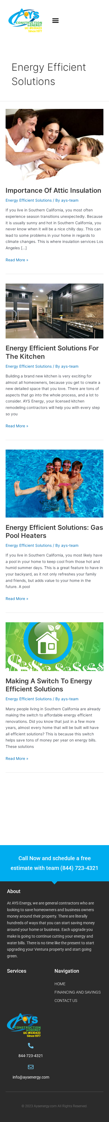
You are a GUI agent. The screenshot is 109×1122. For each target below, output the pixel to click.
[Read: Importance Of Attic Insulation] (54, 144)
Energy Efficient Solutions (29, 200)
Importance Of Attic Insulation (53, 190)
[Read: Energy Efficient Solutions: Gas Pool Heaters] (54, 483)
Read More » (17, 259)
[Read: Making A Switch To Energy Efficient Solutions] (54, 646)
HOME (59, 984)
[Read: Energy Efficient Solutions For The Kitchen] (54, 310)
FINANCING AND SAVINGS (77, 992)
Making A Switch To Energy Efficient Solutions (49, 685)
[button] (55, 20)
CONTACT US (65, 1000)
